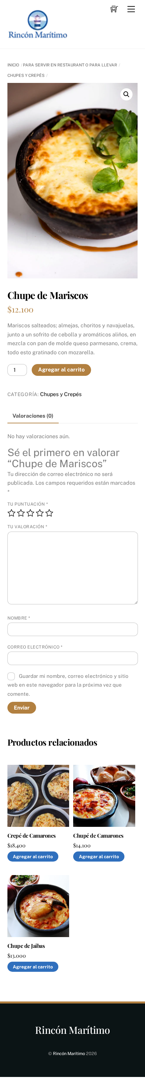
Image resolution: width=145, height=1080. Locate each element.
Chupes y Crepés (26, 75)
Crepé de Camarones (31, 835)
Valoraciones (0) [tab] (32, 416)
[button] (126, 94)
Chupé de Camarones (98, 835)
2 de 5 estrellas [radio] (21, 513)
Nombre (18, 618)
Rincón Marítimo (69, 1053)
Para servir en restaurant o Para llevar (70, 65)
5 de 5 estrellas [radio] (49, 513)
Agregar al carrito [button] (33, 856)
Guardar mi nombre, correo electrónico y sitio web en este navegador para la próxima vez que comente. (68, 685)
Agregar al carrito (61, 369)
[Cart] (114, 9)
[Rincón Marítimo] (37, 36)
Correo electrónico (35, 647)
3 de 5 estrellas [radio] (30, 513)
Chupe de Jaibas (26, 945)
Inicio (13, 65)
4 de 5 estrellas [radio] (40, 513)
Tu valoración (27, 526)
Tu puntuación (27, 504)
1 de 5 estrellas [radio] (11, 513)
